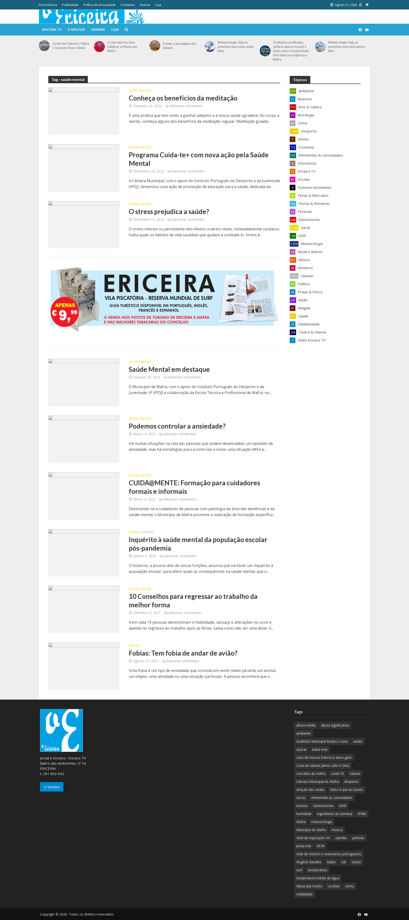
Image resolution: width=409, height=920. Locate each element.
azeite (357, 741)
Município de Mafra (311, 830)
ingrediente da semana (334, 813)
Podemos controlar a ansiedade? (177, 426)
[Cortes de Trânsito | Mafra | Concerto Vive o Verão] (44, 45)
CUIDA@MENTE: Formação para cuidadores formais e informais (194, 487)
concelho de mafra (310, 773)
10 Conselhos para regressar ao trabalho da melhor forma (193, 600)
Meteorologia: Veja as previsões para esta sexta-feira (236, 46)
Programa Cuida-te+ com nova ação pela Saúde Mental (199, 159)
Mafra (301, 821)
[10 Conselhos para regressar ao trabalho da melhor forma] (83, 609)
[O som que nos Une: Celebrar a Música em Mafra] (99, 46)
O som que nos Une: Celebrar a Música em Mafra (122, 46)
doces (301, 797)
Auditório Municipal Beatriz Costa (321, 741)
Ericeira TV (52, 29)
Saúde (145, 91)
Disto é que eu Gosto (346, 789)
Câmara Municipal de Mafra (317, 781)
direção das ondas (310, 789)
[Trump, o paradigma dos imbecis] (154, 45)
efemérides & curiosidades (331, 797)
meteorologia (321, 821)
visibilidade (304, 894)
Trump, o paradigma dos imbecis (180, 46)
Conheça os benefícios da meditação (183, 98)
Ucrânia (333, 886)
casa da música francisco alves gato (324, 757)
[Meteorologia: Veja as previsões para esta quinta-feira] (320, 46)
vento (349, 886)
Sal (343, 862)
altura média (306, 725)
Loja (158, 5)
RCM (320, 846)
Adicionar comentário (186, 106)
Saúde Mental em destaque (169, 369)
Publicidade (70, 5)
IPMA (362, 813)
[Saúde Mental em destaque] (83, 382)
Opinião (147, 532)
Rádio (331, 862)
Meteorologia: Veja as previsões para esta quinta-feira (347, 46)
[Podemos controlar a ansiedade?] (83, 438)
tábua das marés (309, 886)
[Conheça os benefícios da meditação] (83, 110)
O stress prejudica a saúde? (169, 211)
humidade (303, 813)
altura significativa (335, 725)
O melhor (76, 29)
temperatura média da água (317, 878)
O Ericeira (52, 786)
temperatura (317, 870)
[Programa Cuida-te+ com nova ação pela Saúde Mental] (83, 167)
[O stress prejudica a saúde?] (83, 224)
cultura (355, 773)
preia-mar (303, 846)
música (337, 830)
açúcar (301, 749)
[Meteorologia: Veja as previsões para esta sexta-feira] (209, 46)
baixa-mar (320, 749)
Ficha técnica (48, 5)
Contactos (127, 5)
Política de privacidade (99, 5)
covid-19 (337, 773)
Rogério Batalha (308, 862)
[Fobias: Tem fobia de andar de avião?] (83, 665)
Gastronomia (323, 805)
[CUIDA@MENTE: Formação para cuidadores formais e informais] (83, 495)
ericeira (301, 805)
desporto (351, 781)
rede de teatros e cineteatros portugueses (328, 854)
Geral (134, 91)
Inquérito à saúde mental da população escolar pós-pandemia (198, 543)
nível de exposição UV (313, 838)
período (358, 838)
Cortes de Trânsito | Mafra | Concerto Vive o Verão (70, 46)
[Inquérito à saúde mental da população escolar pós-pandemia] (83, 552)
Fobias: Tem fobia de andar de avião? (183, 653)
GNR (342, 805)
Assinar (145, 5)
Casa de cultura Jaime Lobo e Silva (322, 765)
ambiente (303, 733)
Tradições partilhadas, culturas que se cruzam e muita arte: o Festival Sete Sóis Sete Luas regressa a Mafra (291, 50)
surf (299, 870)
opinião (341, 838)
